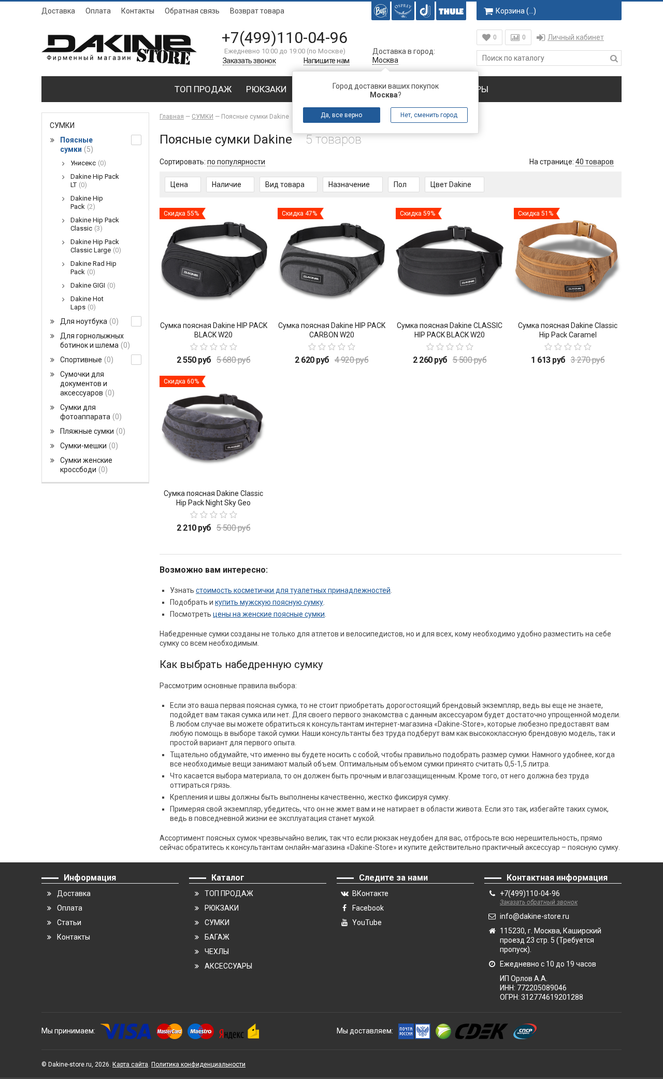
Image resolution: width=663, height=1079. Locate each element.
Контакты (137, 11)
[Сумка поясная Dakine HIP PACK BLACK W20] (213, 262)
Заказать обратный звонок (539, 902)
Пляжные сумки (91, 431)
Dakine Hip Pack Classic (94, 224)
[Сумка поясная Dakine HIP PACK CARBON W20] (331, 262)
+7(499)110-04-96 (285, 38)
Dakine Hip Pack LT (94, 181)
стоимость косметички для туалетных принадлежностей (293, 590)
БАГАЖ (217, 937)
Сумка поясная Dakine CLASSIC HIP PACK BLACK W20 (449, 330)
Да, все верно (342, 115)
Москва (385, 60)
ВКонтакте (370, 893)
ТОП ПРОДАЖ (203, 89)
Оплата (98, 11)
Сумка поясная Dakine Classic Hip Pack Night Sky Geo (213, 498)
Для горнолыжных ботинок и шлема (93, 340)
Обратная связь (192, 11)
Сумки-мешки (88, 446)
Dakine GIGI (91, 285)
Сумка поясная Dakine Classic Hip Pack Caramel (567, 330)
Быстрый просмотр (213, 297)
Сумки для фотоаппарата (89, 412)
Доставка (58, 11)
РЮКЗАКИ (266, 89)
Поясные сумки (76, 144)
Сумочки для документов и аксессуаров (86, 383)
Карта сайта (130, 1064)
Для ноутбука (88, 321)
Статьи (69, 922)
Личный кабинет (575, 37)
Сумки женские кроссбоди (86, 465)
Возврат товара (257, 11)
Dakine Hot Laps (87, 303)
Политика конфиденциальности (198, 1064)
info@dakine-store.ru (534, 916)
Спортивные (85, 360)
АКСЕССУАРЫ (228, 966)
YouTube (367, 922)
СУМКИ (62, 125)
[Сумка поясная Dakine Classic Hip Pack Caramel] (568, 262)
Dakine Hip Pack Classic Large (94, 246)
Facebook (368, 908)
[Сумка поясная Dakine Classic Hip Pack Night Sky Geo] (213, 430)
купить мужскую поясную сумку (269, 602)
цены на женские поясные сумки (269, 614)
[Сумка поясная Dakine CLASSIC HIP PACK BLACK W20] (449, 262)
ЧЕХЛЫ (217, 951)
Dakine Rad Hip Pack (93, 268)
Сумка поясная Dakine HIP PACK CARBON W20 (331, 330)
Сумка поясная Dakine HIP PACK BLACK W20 (213, 330)
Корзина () (516, 11)
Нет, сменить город (429, 115)
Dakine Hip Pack (86, 202)
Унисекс (87, 163)
